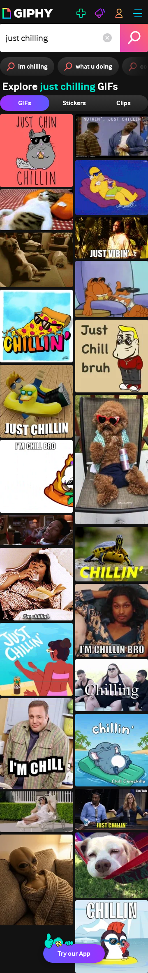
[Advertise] (100, 13)
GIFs (24, 103)
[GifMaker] (81, 13)
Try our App (74, 953)
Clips (123, 103)
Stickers (74, 103)
